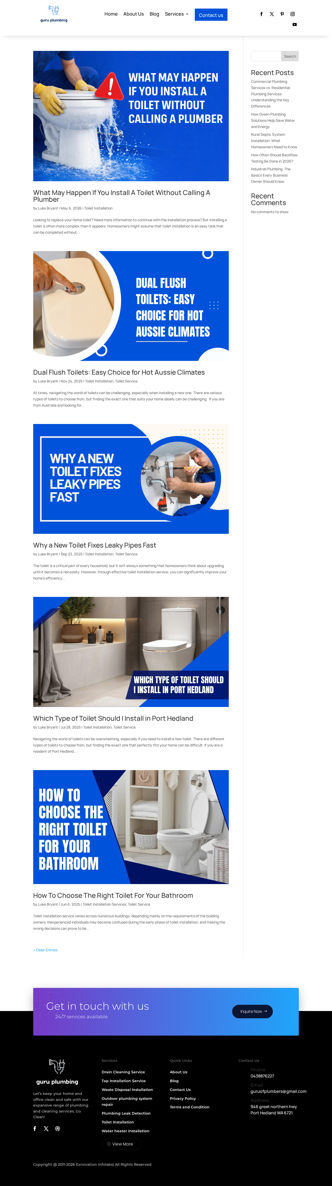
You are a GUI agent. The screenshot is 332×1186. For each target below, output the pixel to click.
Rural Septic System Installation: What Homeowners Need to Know (274, 140)
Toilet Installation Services (104, 904)
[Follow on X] (272, 14)
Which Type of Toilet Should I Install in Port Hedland (113, 718)
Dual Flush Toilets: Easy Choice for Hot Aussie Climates (119, 372)
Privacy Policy (183, 1098)
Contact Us (180, 1089)
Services (174, 14)
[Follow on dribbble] (57, 1128)
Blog (154, 14)
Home (111, 14)
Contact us (211, 15)
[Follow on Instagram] (292, 14)
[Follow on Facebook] (261, 14)
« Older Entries (45, 949)
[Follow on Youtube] (294, 24)
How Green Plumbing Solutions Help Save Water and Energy (273, 120)
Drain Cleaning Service (123, 1072)
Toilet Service (126, 381)
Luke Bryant (48, 208)
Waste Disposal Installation (127, 1089)
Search (290, 56)
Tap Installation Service (124, 1081)
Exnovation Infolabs (94, 1164)
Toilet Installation (98, 208)
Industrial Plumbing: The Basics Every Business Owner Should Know (270, 175)
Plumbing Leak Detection (126, 1113)
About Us (133, 14)
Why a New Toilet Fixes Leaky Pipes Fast (94, 545)
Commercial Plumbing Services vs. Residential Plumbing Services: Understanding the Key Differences (270, 94)
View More (122, 1144)
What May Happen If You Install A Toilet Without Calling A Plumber (121, 196)
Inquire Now (251, 1011)
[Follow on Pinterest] (282, 14)
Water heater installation (125, 1131)
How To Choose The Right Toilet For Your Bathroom (113, 895)
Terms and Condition (190, 1107)
